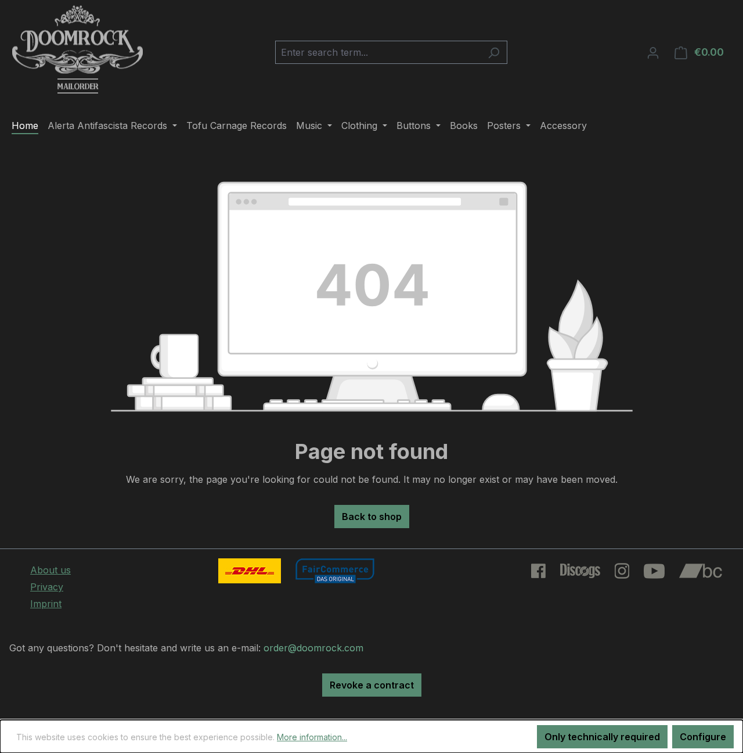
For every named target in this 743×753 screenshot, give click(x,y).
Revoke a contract (372, 685)
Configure (703, 737)
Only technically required (602, 737)
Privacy (46, 587)
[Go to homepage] (77, 50)
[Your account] (653, 52)
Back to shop (372, 516)
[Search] (493, 52)
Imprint (46, 603)
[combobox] (378, 52)
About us (50, 570)
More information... (312, 737)
